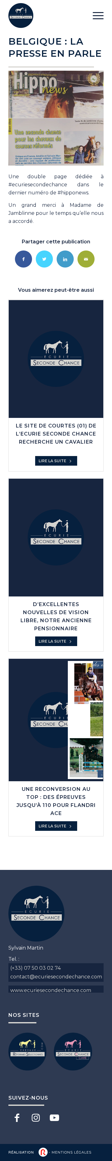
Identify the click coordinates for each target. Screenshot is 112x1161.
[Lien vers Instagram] (35, 1117)
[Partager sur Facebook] (23, 259)
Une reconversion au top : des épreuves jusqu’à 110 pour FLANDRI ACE (56, 801)
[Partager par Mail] (86, 259)
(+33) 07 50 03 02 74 (35, 968)
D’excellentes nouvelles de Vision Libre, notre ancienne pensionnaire (56, 616)
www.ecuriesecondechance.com (50, 990)
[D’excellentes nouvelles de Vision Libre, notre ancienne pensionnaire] (56, 537)
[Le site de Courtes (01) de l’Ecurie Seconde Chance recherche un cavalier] (56, 359)
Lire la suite (53, 461)
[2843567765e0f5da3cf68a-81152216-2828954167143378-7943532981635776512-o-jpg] (56, 118)
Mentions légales (71, 1152)
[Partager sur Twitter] (44, 259)
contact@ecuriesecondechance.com (56, 977)
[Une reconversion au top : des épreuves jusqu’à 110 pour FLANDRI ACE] (56, 720)
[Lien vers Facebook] (17, 1117)
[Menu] (95, 15)
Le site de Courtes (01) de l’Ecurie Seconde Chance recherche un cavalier (56, 434)
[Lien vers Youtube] (54, 1117)
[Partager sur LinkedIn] (65, 259)
